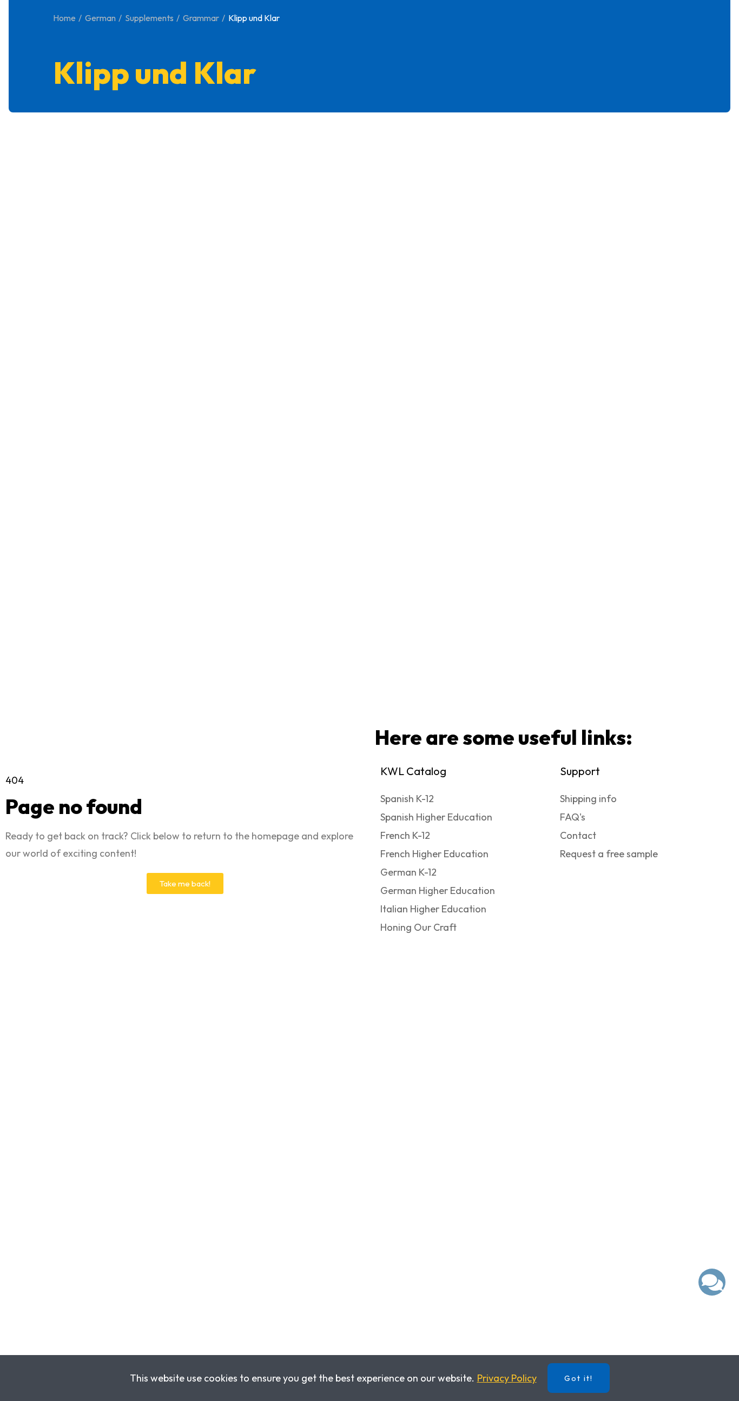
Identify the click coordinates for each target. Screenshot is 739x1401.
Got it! (578, 1378)
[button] (185, 883)
